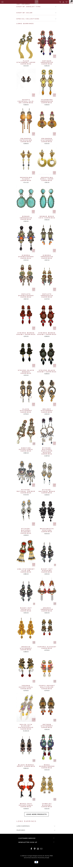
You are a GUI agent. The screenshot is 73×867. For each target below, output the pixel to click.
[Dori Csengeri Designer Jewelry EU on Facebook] (31, 849)
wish (66, 1)
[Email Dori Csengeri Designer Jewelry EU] (41, 849)
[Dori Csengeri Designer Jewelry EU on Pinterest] (34, 849)
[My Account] (63, 2)
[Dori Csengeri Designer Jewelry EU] (36, 2)
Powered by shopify (43, 857)
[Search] (60, 2)
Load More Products (36, 814)
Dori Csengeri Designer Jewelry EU (34, 855)
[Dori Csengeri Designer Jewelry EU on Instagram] (38, 849)
